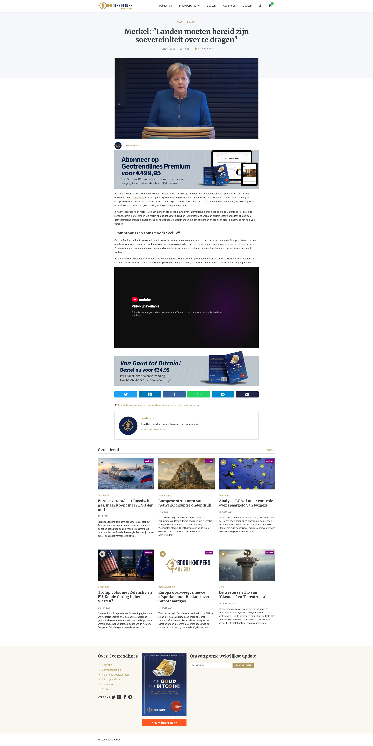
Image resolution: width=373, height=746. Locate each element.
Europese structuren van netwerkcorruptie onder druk (184, 503)
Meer (270, 449)
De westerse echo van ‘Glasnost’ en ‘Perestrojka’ (242, 594)
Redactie (134, 145)
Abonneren (229, 5)
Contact (106, 689)
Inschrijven (243, 665)
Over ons (107, 664)
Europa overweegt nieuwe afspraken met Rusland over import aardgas (183, 596)
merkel (153, 405)
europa (132, 405)
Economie (224, 495)
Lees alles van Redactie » (153, 429)
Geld (221, 586)
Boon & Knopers (166, 586)
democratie (123, 405)
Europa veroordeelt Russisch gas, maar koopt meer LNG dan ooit (126, 505)
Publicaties (165, 5)
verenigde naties (191, 405)
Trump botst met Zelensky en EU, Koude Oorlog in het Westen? (125, 596)
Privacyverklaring (111, 679)
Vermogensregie (111, 669)
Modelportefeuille (189, 5)
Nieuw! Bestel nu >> (164, 722)
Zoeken (247, 5)
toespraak (138, 197)
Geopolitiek (104, 495)
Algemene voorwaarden (115, 674)
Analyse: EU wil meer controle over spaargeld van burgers (246, 503)
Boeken (211, 5)
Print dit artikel (205, 48)
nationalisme (163, 405)
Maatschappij (186, 22)
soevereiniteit (176, 405)
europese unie (143, 405)
